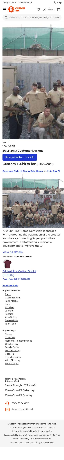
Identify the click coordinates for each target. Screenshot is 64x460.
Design (19, 157)
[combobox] (32, 17)
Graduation (11, 344)
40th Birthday (12, 360)
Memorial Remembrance (18, 340)
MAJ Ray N (53, 171)
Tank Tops (10, 323)
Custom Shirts (12, 297)
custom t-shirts (47, 427)
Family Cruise (12, 347)
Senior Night (11, 363)
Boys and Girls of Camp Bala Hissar (22, 171)
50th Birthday (12, 350)
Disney (8, 334)
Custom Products (17, 423)
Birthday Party (13, 357)
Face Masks (11, 301)
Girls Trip (9, 353)
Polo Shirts (10, 317)
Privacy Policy (19, 431)
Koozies (9, 314)
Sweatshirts (11, 320)
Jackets (9, 310)
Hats (7, 304)
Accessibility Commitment (18, 435)
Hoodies (9, 307)
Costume (10, 337)
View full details (12, 252)
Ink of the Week (10, 285)
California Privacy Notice (40, 431)
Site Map (52, 423)
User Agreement (42, 435)
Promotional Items (36, 423)
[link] (16, 9)
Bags (8, 294)
